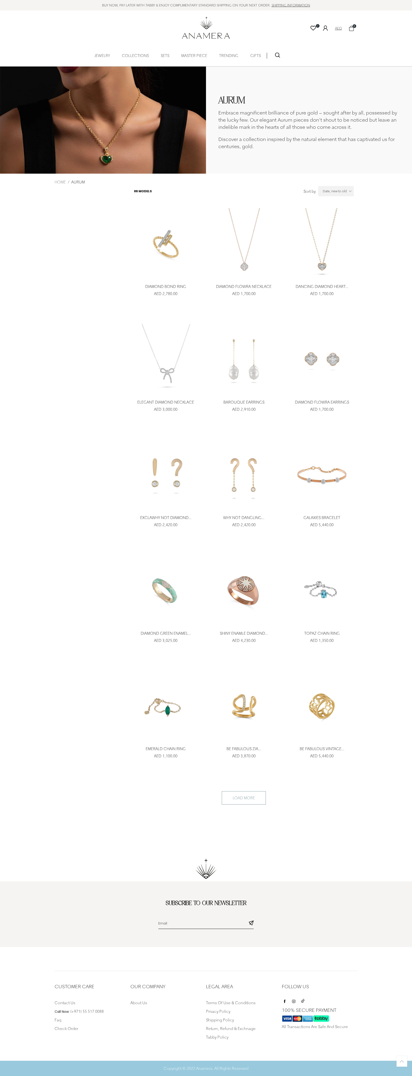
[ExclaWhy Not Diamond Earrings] (165, 475)
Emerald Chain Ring (166, 748)
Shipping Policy (220, 1020)
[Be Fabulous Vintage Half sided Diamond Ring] (321, 706)
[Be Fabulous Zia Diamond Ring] (243, 706)
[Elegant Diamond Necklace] (165, 359)
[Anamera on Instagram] (294, 1000)
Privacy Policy (218, 1011)
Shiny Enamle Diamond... (244, 633)
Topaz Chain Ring (322, 633)
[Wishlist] (313, 28)
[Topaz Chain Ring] (321, 590)
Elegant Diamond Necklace (165, 402)
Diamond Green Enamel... (166, 633)
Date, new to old (335, 191)
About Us (138, 1002)
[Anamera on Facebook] (285, 1000)
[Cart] (351, 28)
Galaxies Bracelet (322, 517)
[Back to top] (402, 1061)
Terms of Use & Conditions (231, 1002)
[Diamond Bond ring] (165, 243)
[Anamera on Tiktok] (303, 1000)
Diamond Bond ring (165, 286)
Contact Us (65, 1002)
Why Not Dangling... (243, 517)
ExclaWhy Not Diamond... (165, 517)
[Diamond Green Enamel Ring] (165, 590)
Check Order (66, 1028)
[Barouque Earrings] (243, 359)
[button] (251, 923)
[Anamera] (206, 27)
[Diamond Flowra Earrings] (321, 359)
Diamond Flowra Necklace (244, 286)
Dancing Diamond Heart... (322, 286)
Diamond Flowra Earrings (322, 402)
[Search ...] (277, 56)
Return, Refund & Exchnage (231, 1028)
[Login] (329, 28)
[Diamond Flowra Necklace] (243, 243)
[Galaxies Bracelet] (321, 475)
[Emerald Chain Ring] (165, 706)
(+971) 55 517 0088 (87, 1011)
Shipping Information (291, 5)
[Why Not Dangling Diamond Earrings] (243, 475)
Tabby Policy (217, 1037)
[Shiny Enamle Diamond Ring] (243, 590)
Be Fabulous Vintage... (322, 748)
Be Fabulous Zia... (244, 748)
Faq (58, 1020)
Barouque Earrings (243, 402)
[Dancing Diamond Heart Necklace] (321, 243)
